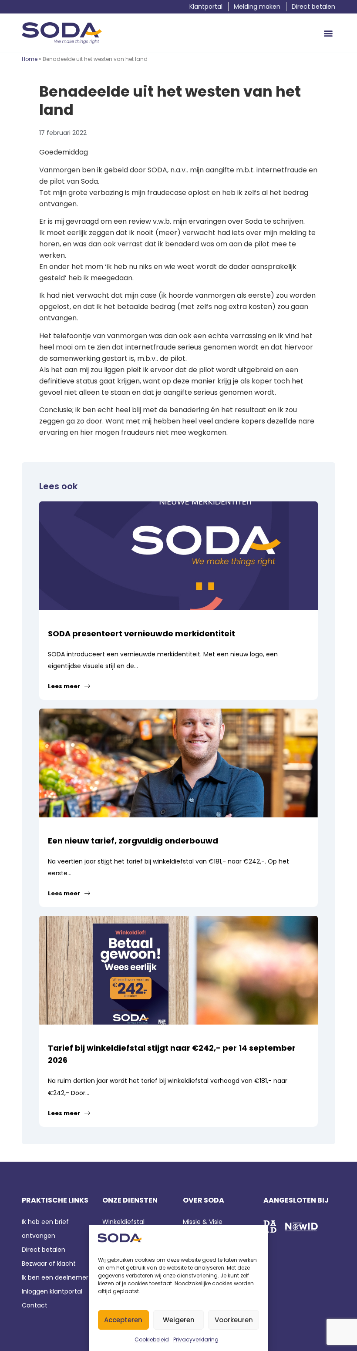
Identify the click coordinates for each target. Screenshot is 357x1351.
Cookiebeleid (152, 1339)
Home (29, 59)
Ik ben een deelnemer (55, 1277)
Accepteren (123, 1319)
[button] (328, 33)
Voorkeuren (234, 1319)
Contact (35, 1305)
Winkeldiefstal (123, 1221)
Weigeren (179, 1319)
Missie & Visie (202, 1221)
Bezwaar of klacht (49, 1263)
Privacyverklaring (196, 1339)
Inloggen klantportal (52, 1291)
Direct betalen (43, 1249)
